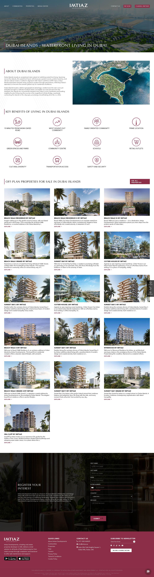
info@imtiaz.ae (83, 544)
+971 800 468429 (84, 541)
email (92, 477)
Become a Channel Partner (121, 550)
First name (94, 463)
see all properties (136, 181)
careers (50, 551)
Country (93, 493)
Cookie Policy (52, 559)
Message (93, 500)
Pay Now (127, 6)
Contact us (115, 6)
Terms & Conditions (54, 556)
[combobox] (93, 487)
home (6, 40)
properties (30, 6)
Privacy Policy (52, 554)
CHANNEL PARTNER (142, 6)
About (6, 6)
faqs (49, 549)
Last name (93, 470)
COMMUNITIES (17, 6)
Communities (52, 544)
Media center (43, 6)
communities (13, 40)
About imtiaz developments (57, 541)
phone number (95, 484)
